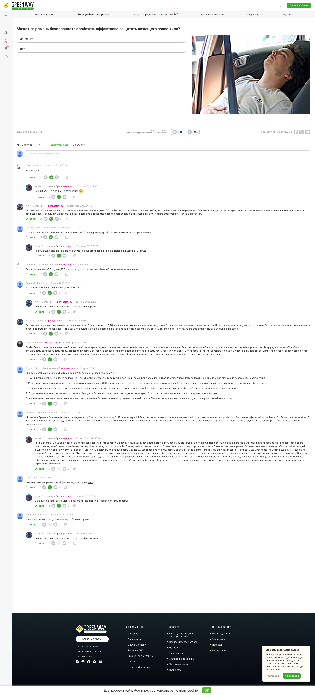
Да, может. (27, 38)
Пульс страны (177, 669)
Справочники (135, 639)
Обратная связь (92, 639)
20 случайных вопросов (93, 14)
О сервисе (133, 633)
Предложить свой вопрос (183, 641)
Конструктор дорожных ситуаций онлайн (182, 635)
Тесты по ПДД (135, 650)
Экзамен (287, 14)
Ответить (30, 177)
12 (41, 333)
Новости (173, 647)
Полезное (173, 626)
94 (41, 177)
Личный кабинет (299, 5)
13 (41, 274)
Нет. (22, 48)
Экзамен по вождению (140, 655)
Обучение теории (137, 644)
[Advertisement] (163, 580)
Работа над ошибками (211, 14)
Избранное (253, 14)
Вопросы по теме (44, 14)
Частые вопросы (178, 664)
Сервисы (133, 661)
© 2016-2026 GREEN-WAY (87, 646)
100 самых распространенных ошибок (154, 14)
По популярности (58, 144)
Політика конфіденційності (88, 651)
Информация (134, 626)
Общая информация (139, 667)
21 (41, 237)
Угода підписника (84, 656)
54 (41, 218)
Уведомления (176, 653)
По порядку (78, 144)
